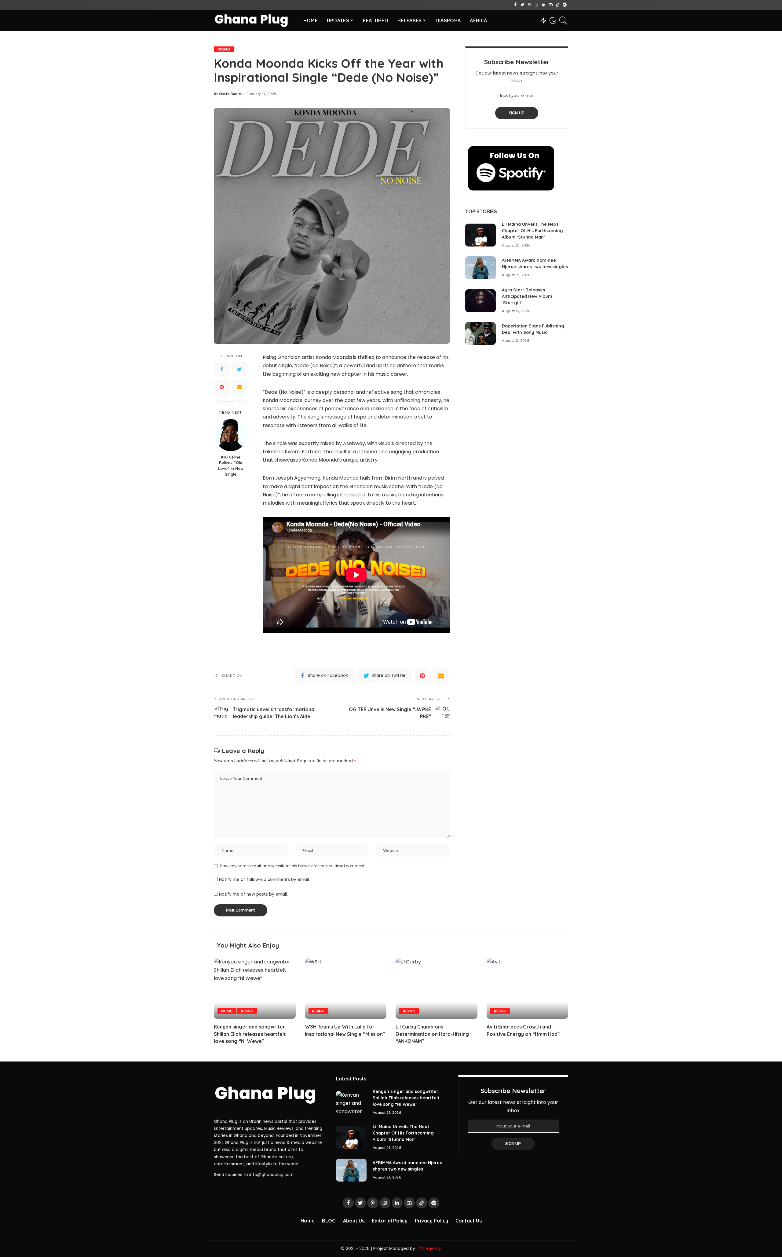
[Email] (239, 387)
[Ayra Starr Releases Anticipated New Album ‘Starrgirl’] (480, 300)
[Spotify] (564, 5)
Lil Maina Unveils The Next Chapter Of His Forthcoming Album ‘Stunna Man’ (532, 230)
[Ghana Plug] (254, 20)
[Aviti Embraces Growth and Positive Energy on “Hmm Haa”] (527, 988)
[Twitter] (522, 5)
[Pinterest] (529, 5)
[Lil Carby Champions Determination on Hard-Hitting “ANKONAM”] (436, 988)
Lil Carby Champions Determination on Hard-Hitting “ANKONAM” (432, 1034)
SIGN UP (517, 113)
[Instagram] (536, 5)
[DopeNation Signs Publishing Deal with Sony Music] (480, 333)
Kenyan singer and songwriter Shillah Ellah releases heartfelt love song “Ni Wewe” (250, 1034)
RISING (223, 49)
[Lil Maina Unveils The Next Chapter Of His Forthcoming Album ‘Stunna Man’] (480, 235)
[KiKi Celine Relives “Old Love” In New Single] (231, 435)
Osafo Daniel (230, 94)
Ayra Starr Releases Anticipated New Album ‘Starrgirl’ (527, 296)
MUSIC (227, 1011)
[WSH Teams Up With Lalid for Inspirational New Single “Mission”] (346, 988)
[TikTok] (557, 5)
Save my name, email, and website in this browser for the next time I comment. (292, 865)
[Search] (563, 20)
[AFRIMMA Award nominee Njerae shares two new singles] (480, 267)
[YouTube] (550, 5)
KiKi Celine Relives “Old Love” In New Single (230, 466)
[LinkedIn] (543, 5)
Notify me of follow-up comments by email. (264, 879)
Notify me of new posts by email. (253, 894)
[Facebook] (515, 5)
